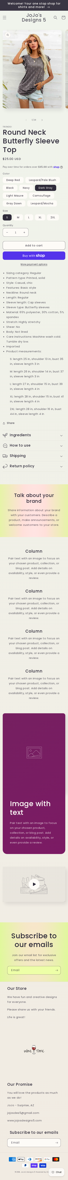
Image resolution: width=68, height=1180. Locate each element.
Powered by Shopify (44, 1172)
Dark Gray (46, 188)
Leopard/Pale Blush (42, 180)
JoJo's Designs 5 (28, 1172)
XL (40, 217)
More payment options (34, 264)
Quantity (8, 225)
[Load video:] (34, 884)
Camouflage (42, 195)
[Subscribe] (57, 970)
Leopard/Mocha (42, 203)
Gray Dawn (14, 203)
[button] (5, 18)
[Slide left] (26, 120)
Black (10, 188)
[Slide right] (42, 120)
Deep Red (13, 180)
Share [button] (11, 423)
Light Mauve (15, 195)
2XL (53, 217)
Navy (26, 188)
